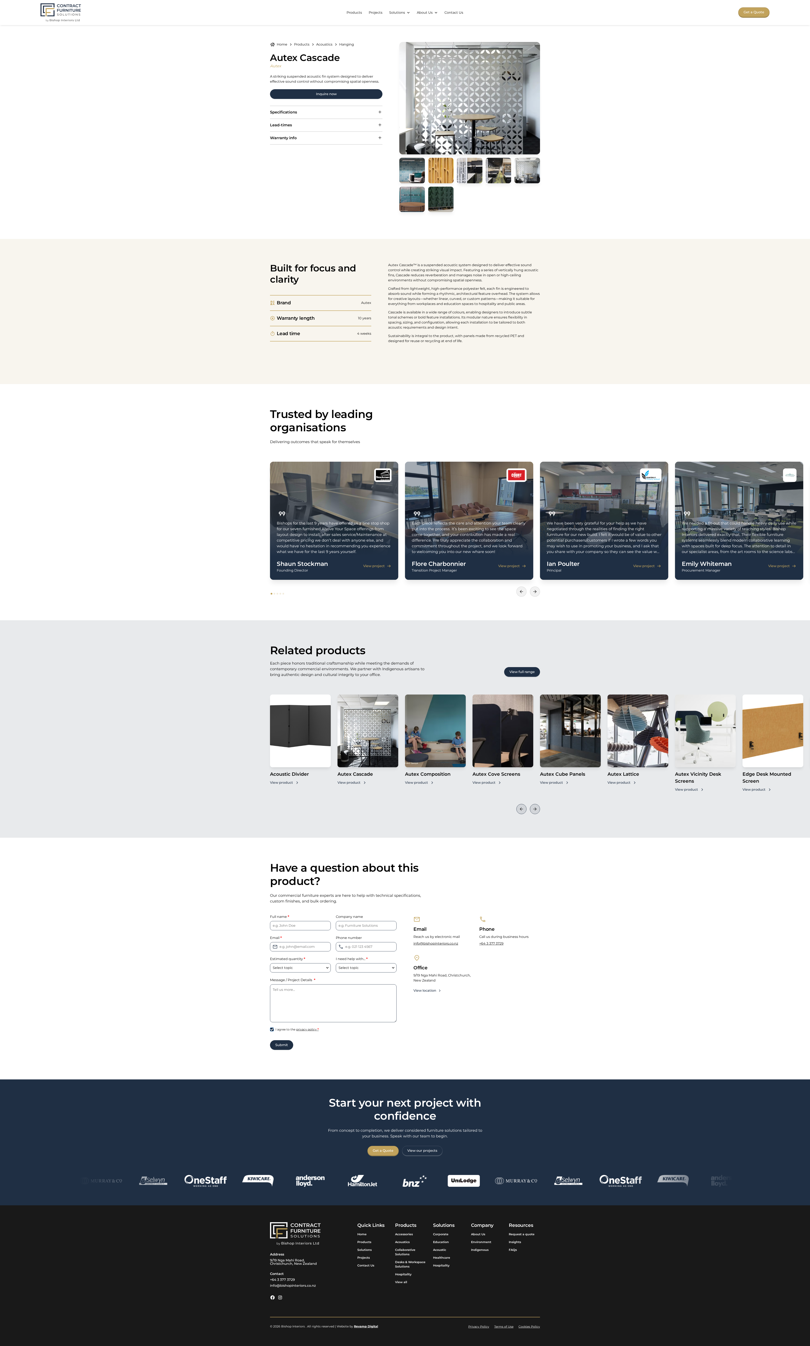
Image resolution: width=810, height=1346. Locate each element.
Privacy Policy (478, 1326)
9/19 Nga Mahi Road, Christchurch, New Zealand (293, 1262)
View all (401, 1282)
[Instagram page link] (280, 1297)
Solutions (364, 1250)
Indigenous (480, 1250)
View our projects (422, 1151)
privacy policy (307, 1029)
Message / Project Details (292, 980)
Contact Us (453, 13)
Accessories (404, 1234)
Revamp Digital (366, 1326)
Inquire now (326, 94)
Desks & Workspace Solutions (410, 1264)
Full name (279, 917)
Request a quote (522, 1234)
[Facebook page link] (272, 1297)
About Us (478, 1234)
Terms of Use (503, 1326)
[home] (60, 12)
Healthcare (441, 1258)
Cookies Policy (529, 1326)
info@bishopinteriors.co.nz (435, 943)
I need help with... (352, 959)
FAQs (513, 1250)
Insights (515, 1242)
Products (354, 13)
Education (441, 1242)
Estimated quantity (287, 959)
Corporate (440, 1234)
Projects (375, 13)
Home (362, 1234)
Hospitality (403, 1274)
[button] (399, 12)
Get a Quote (754, 12)
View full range (522, 672)
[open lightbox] (469, 98)
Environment (481, 1242)
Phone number (349, 938)
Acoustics (402, 1242)
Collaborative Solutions (405, 1252)
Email (276, 938)
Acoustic (439, 1250)
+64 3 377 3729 (491, 943)
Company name (349, 917)
